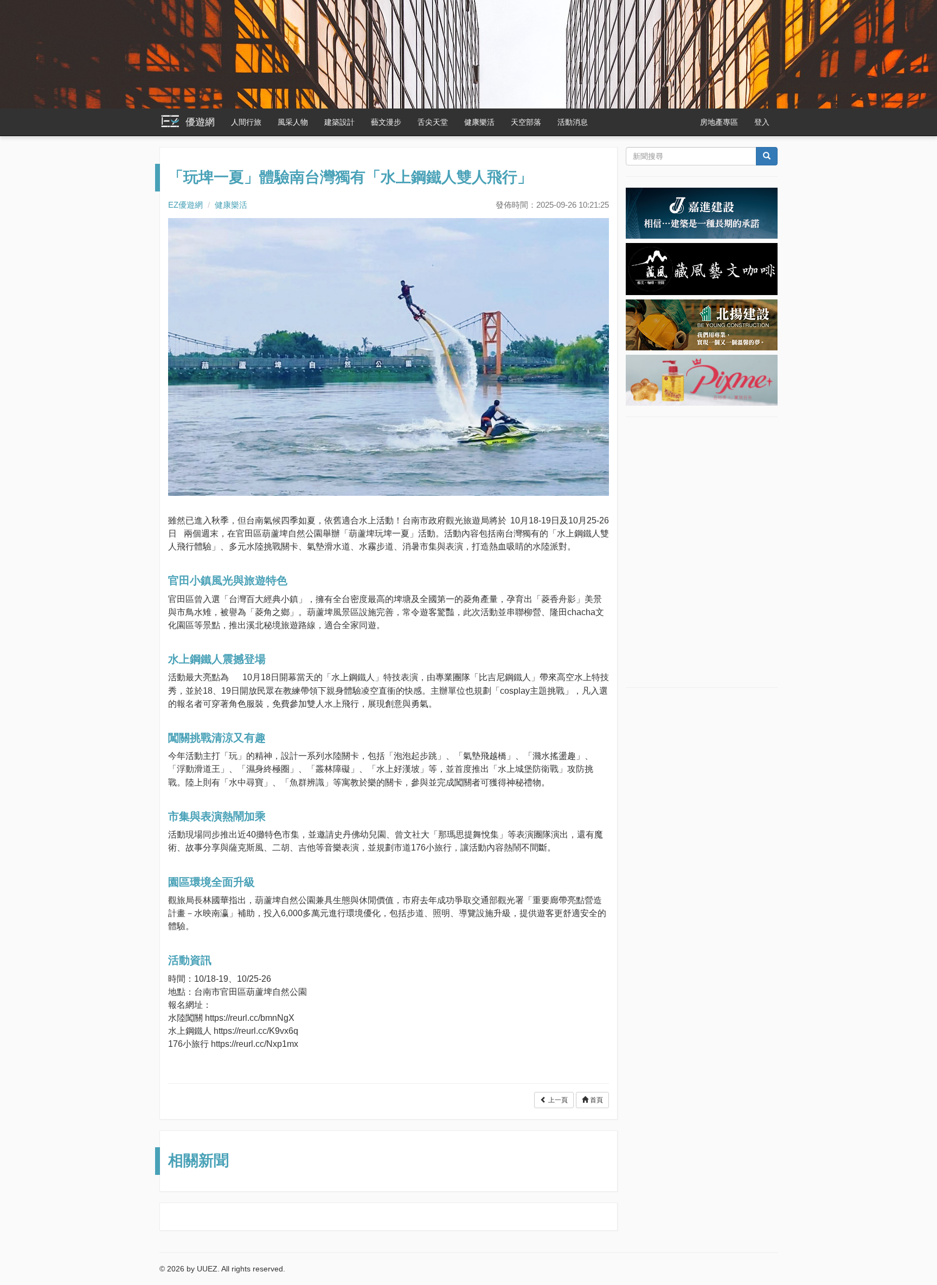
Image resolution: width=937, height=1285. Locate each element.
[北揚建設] (702, 323)
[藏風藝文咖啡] (702, 268)
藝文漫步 (386, 122)
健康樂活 (479, 122)
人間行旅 (246, 122)
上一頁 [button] (557, 1100)
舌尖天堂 (433, 122)
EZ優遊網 (185, 204)
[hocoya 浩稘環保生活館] (702, 379)
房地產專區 (719, 122)
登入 (761, 122)
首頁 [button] (595, 1100)
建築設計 (339, 122)
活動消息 (572, 122)
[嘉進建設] (702, 212)
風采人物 (293, 122)
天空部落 (526, 122)
